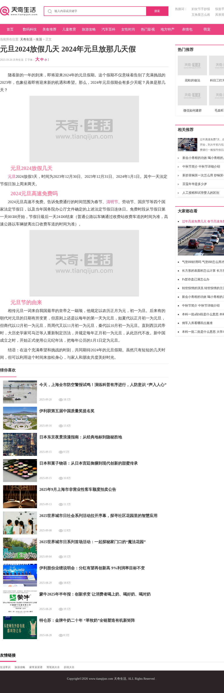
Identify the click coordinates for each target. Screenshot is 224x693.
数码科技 (30, 29)
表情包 (187, 29)
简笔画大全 (53, 667)
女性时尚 (128, 29)
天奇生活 (26, 39)
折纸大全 (69, 667)
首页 (10, 29)
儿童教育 (69, 29)
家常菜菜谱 (35, 667)
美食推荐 (49, 29)
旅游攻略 (89, 29)
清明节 (112, 202)
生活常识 (5, 667)
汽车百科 (109, 29)
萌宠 (206, 29)
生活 (39, 39)
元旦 (12, 176)
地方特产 (168, 29)
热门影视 (148, 29)
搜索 (157, 11)
